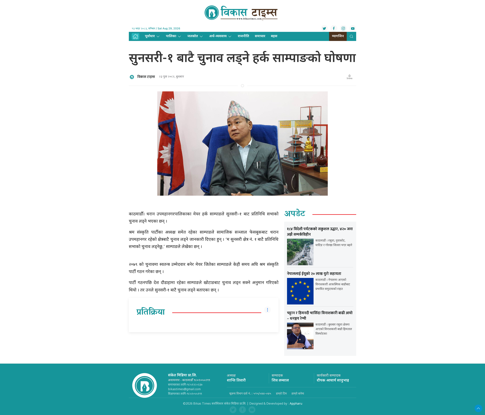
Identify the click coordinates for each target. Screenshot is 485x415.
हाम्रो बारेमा (298, 393)
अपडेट (294, 214)
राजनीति (243, 36)
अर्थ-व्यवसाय (218, 36)
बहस (274, 36)
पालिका (171, 36)
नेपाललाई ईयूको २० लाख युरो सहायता (314, 274)
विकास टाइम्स (146, 77)
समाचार (260, 36)
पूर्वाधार (150, 36)
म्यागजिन (338, 36)
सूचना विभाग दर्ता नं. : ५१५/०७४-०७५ (250, 393)
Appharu (296, 404)
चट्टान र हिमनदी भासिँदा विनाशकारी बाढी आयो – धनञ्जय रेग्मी (320, 316)
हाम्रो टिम (281, 393)
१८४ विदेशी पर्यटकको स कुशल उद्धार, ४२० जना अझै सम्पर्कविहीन (320, 232)
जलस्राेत (192, 36)
